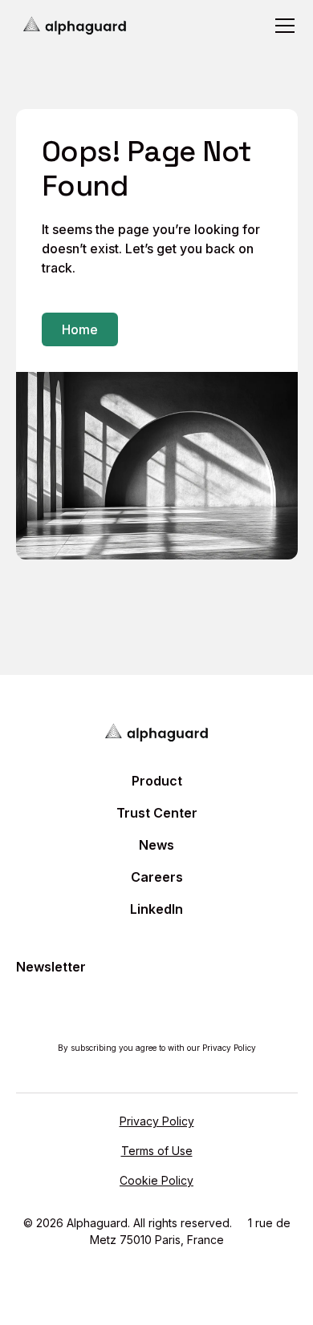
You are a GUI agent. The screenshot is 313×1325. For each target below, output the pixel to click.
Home (80, 329)
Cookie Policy (156, 1180)
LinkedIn (156, 909)
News (156, 845)
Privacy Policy (157, 1121)
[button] (282, 25)
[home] (75, 25)
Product (157, 781)
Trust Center (156, 813)
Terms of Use (157, 1150)
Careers (157, 877)
